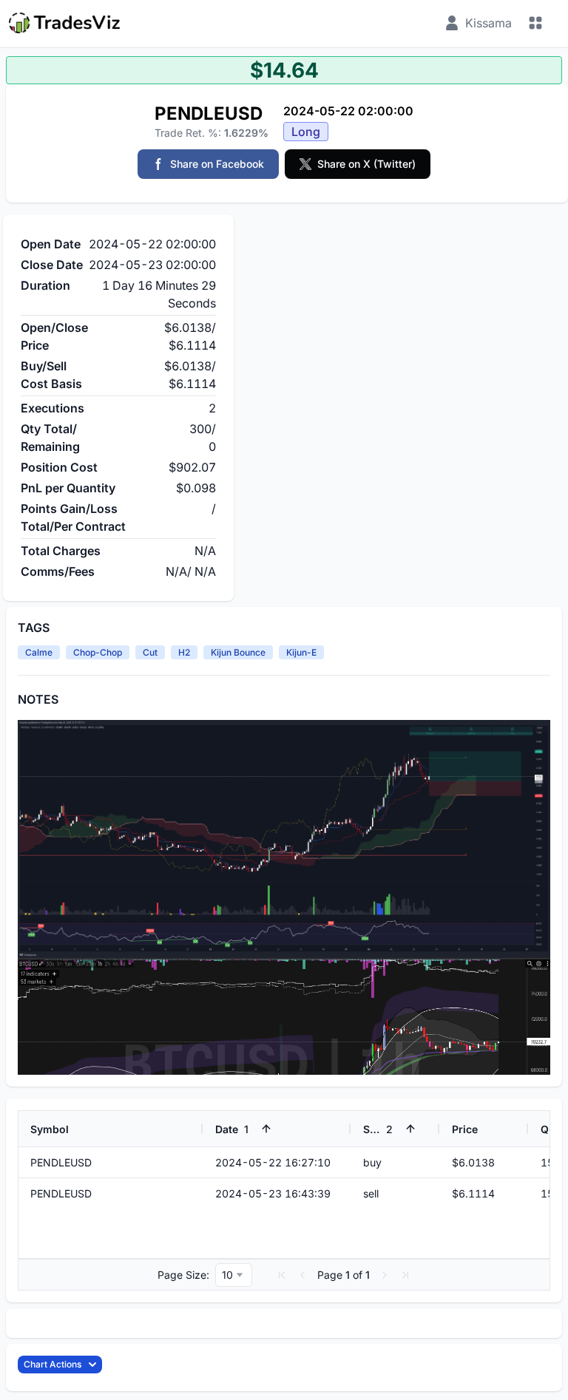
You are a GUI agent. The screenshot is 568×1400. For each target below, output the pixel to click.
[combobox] (233, 1275)
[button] (282, 1275)
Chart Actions (52, 1364)
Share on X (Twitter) (366, 163)
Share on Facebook (217, 163)
